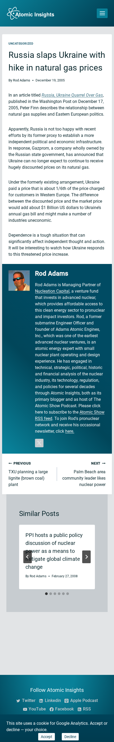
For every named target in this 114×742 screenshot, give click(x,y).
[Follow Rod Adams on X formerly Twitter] (39, 443)
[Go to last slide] (27, 556)
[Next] (86, 556)
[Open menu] (102, 13)
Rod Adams (21, 80)
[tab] (46, 593)
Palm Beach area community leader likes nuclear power (84, 474)
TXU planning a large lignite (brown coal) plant (28, 474)
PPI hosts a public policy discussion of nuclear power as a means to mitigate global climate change (53, 551)
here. (69, 431)
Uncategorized (20, 43)
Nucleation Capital (52, 291)
